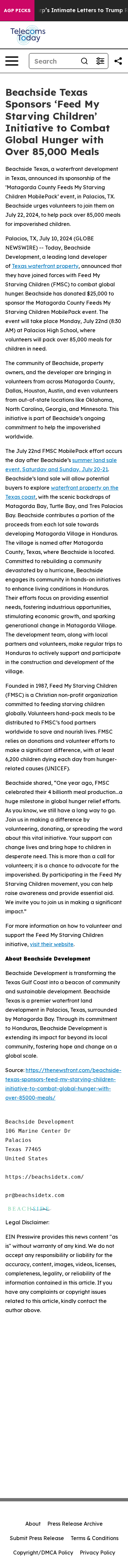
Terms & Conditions (94, 1538)
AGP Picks (17, 10)
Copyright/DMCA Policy (43, 1552)
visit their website (52, 944)
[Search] (84, 61)
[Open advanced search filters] (100, 61)
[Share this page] (118, 61)
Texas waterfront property (45, 266)
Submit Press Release (37, 1538)
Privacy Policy (97, 1552)
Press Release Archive (75, 1523)
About (33, 1523)
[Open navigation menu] (11, 61)
